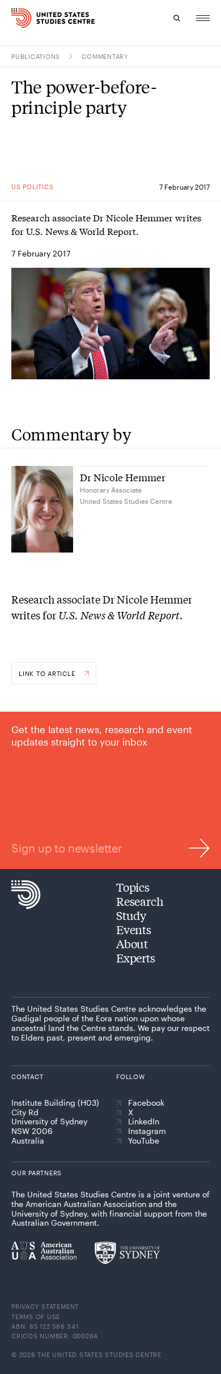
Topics (133, 886)
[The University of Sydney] (127, 1253)
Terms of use (35, 1316)
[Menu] (203, 18)
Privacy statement (45, 1306)
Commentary (105, 56)
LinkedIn (143, 1121)
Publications (35, 56)
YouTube (143, 1140)
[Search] (177, 18)
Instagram (147, 1131)
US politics (32, 186)
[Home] (15, 18)
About (132, 943)
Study (131, 915)
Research (139, 901)
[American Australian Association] (43, 1251)
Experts (135, 957)
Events (133, 929)
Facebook (146, 1102)
